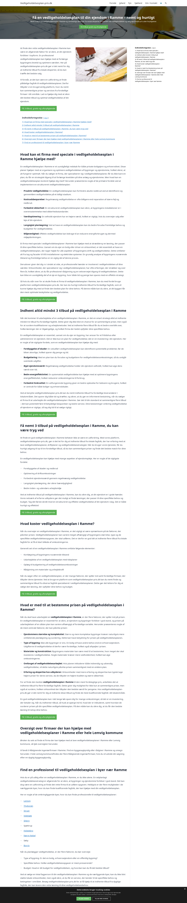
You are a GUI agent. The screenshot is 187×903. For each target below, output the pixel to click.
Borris (27, 845)
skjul (46, 118)
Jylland (122, 3)
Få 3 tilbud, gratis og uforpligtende (93, 27)
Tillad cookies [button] (84, 898)
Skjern (27, 820)
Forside (113, 3)
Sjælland (138, 3)
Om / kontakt (151, 3)
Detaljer (114, 894)
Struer (27, 810)
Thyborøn (28, 805)
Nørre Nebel (30, 835)
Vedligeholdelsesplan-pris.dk (36, 3)
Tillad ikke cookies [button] (101, 898)
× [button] (185, 889)
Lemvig (27, 801)
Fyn (129, 3)
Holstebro (28, 830)
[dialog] (93, 895)
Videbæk (28, 815)
